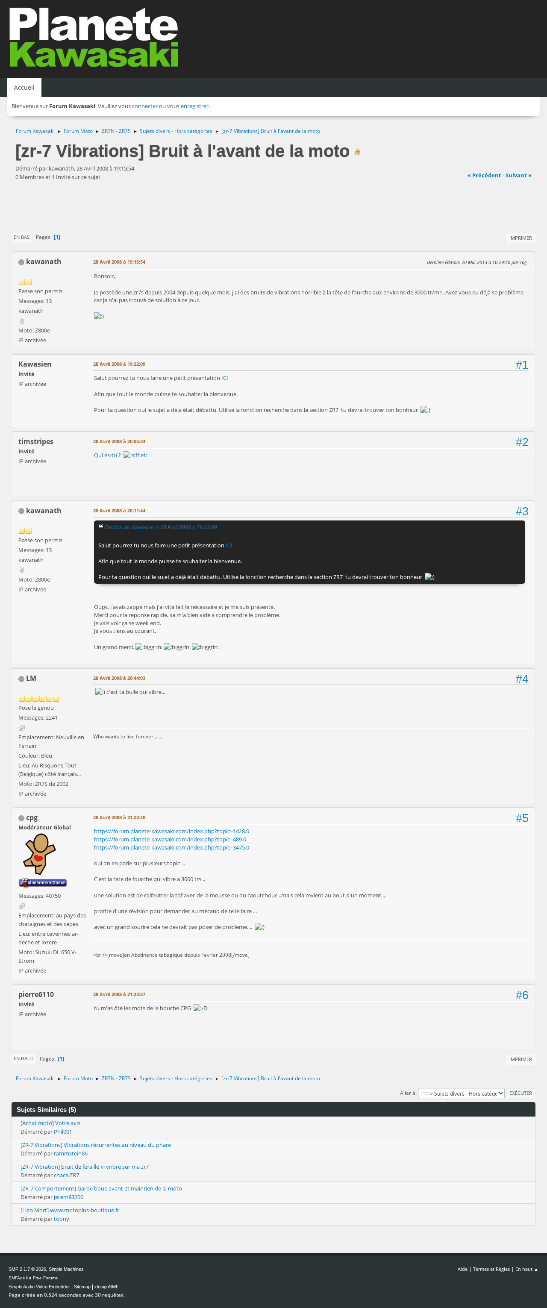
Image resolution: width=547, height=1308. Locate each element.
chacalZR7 (66, 1175)
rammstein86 (71, 1153)
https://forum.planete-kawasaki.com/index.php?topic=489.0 (170, 839)
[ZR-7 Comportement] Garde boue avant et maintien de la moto (101, 1188)
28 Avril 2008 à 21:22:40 (119, 817)
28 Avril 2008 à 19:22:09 (119, 364)
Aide (463, 1269)
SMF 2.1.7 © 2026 (27, 1269)
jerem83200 (68, 1197)
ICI (224, 378)
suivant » (519, 175)
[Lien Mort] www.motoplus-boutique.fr (70, 1210)
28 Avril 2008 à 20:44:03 (119, 678)
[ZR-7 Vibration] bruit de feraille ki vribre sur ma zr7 (85, 1166)
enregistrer (195, 106)
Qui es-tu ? (109, 455)
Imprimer (520, 238)
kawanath (44, 261)
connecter (145, 106)
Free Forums (45, 1278)
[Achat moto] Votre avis (50, 1123)
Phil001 (63, 1131)
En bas (21, 237)
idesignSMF (106, 1286)
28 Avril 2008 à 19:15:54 (119, 262)
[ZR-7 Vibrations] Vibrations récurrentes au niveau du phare (96, 1145)
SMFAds (17, 1278)
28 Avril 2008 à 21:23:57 (119, 994)
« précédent (484, 175)
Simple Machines (66, 1269)
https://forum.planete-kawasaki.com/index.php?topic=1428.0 (171, 831)
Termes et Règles (491, 1269)
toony (61, 1219)
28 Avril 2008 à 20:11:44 (119, 510)
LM (31, 678)
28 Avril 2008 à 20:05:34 (119, 441)
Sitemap (82, 1286)
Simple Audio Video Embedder (39, 1286)
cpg (32, 817)
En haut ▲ (526, 1269)
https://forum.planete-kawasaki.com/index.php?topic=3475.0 (171, 847)
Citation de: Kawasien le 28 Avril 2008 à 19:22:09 (161, 526)
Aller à (407, 1092)
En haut (23, 1058)
